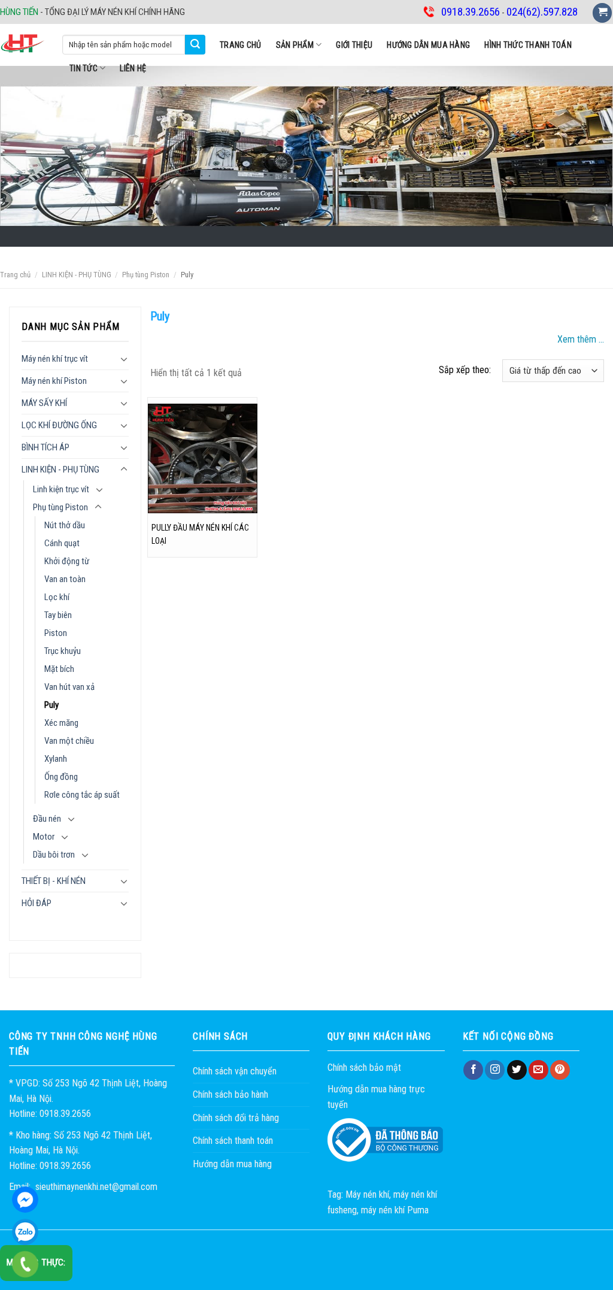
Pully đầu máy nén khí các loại (200, 534)
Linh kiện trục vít (61, 489)
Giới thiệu (354, 45)
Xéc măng (61, 722)
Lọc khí (56, 597)
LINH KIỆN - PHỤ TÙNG (76, 274)
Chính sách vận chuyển (235, 1071)
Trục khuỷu (62, 651)
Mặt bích (59, 669)
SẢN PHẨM (295, 45)
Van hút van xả (69, 687)
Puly (51, 704)
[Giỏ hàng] (602, 13)
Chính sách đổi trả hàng (236, 1118)
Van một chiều (69, 740)
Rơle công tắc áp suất (82, 794)
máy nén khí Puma (395, 1210)
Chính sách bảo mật (364, 1067)
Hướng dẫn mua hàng (428, 45)
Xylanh (55, 758)
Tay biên (58, 615)
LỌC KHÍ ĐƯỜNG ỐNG (59, 425)
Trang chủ (241, 45)
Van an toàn (65, 579)
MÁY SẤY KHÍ (44, 403)
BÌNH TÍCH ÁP (45, 447)
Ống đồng (61, 776)
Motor (43, 836)
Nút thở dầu (64, 525)
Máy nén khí (367, 1194)
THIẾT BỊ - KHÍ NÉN (54, 881)
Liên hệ (133, 68)
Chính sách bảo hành (230, 1094)
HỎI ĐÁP (36, 903)
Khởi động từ (66, 561)
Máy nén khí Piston (54, 381)
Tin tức (83, 68)
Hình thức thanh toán (528, 45)
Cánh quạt (62, 543)
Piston (55, 633)
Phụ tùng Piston (145, 274)
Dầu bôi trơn (54, 854)
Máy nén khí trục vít (55, 358)
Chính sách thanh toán (233, 1140)
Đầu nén (47, 818)
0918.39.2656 (25, 1232)
